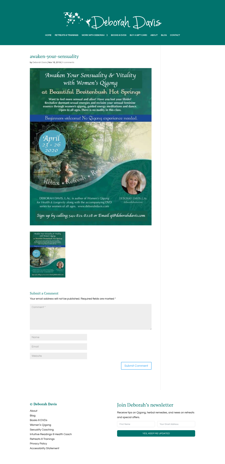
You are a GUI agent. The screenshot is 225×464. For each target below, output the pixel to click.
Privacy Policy (38, 443)
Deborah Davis (40, 62)
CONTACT (175, 35)
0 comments (68, 62)
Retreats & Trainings (42, 439)
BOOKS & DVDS (118, 35)
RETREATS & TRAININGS (66, 35)
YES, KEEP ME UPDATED (156, 433)
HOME (48, 35)
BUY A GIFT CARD (138, 35)
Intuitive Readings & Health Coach (51, 434)
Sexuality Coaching (42, 429)
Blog (33, 415)
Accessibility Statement (44, 448)
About (33, 410)
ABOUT (154, 35)
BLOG (164, 35)
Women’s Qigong (40, 424)
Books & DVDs (38, 420)
